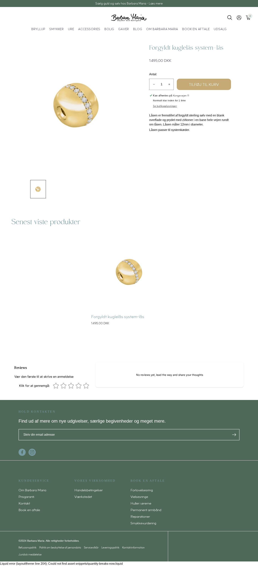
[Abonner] (234, 434)
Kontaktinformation (133, 547)
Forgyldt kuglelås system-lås (117, 316)
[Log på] (239, 17)
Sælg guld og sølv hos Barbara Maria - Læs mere (129, 3)
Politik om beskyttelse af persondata (60, 547)
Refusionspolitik (27, 547)
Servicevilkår (91, 547)
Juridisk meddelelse (30, 554)
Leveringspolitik (110, 547)
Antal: (153, 74)
